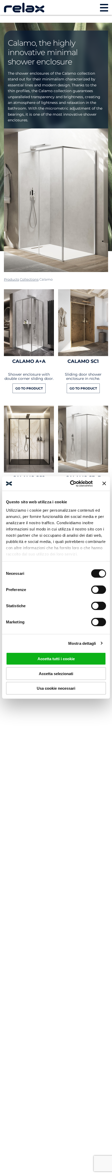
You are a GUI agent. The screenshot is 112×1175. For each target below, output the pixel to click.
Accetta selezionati (56, 673)
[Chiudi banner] (104, 483)
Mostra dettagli (82, 643)
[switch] (98, 590)
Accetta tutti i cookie (56, 659)
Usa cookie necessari (56, 688)
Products (11, 279)
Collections (29, 279)
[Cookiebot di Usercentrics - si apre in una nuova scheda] (70, 483)
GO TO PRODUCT (29, 388)
